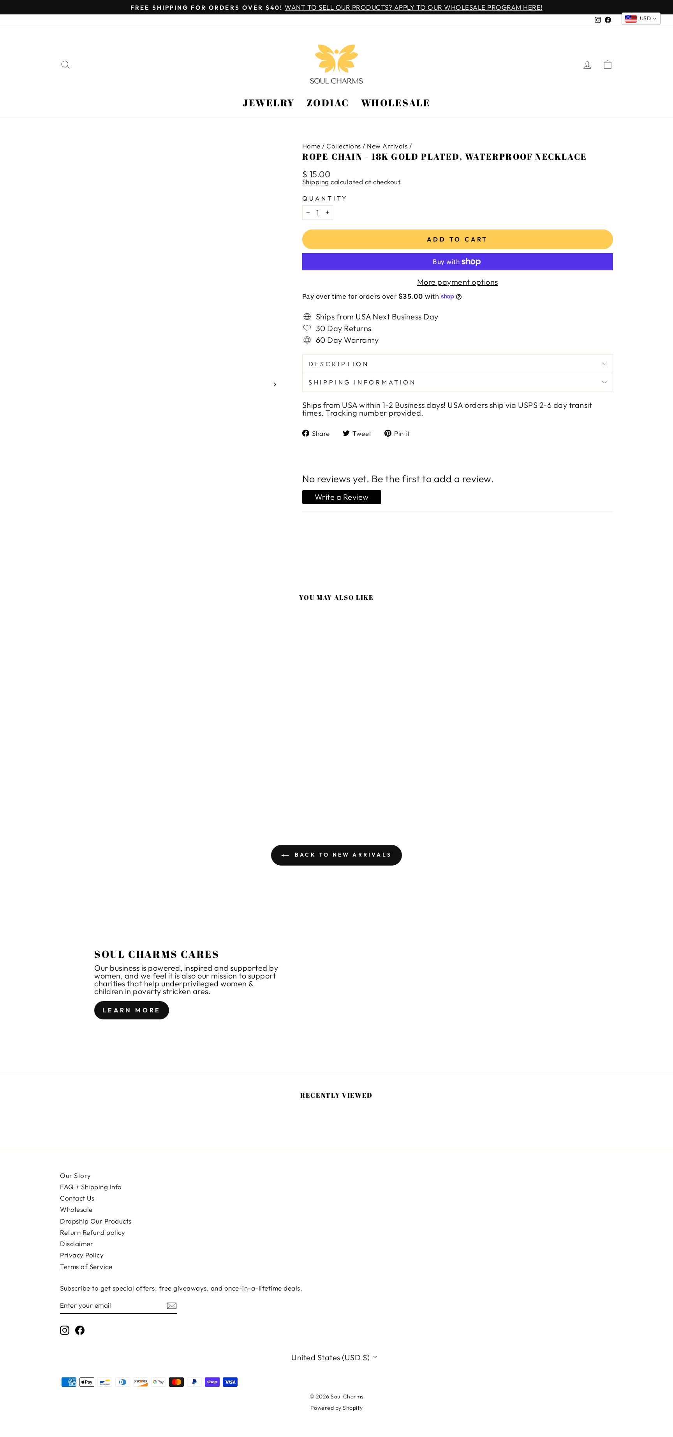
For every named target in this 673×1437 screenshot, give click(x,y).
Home (311, 146)
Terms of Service (86, 1266)
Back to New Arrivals (342, 854)
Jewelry (269, 102)
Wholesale (396, 102)
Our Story (75, 1175)
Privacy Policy (82, 1255)
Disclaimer (76, 1244)
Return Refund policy (92, 1232)
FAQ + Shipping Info (91, 1187)
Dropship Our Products (96, 1221)
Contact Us (77, 1198)
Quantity (325, 198)
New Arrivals (387, 146)
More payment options (457, 282)
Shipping (315, 181)
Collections (343, 146)
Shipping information (362, 382)
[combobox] (641, 18)
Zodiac (328, 102)
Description (338, 364)
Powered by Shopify (336, 1407)
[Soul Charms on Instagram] (64, 1330)
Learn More (131, 1010)
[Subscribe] (172, 1305)
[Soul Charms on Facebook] (80, 1330)
